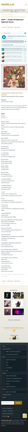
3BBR (10, 338)
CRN (17, 338)
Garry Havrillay (8, 14)
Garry (3, 357)
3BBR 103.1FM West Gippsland (13, 351)
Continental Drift (6, 349)
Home (2, 14)
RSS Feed (4, 416)
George (4, 373)
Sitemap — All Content (7, 410)
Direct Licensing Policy (7, 413)
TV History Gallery (6, 394)
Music (7, 362)
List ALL (4, 27)
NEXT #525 (17, 27)
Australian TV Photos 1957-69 (13, 381)
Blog (7, 370)
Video (7, 365)
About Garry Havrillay (11, 359)
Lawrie (4, 389)
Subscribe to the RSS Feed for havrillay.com (14, 327)
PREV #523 (10, 27)
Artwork (7, 383)
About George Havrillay (11, 375)
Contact (4, 397)
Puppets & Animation (10, 386)
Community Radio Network (12, 354)
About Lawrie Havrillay (11, 391)
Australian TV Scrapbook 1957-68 (13, 378)
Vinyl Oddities (9, 367)
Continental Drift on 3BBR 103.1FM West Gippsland (13, 16)
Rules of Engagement (7, 408)
